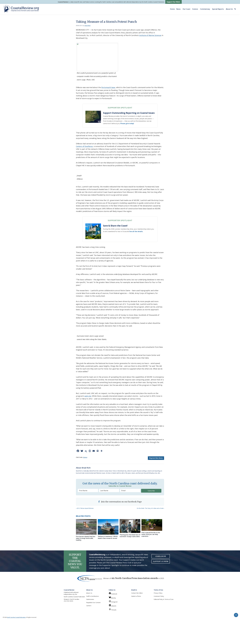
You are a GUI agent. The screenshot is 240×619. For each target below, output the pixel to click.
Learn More (160, 556)
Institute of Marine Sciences (150, 35)
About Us (229, 9)
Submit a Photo (136, 596)
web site (88, 396)
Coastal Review (63, 2)
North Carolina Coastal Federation (74, 597)
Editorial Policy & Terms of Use (163, 599)
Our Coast (186, 9)
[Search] (235, 9)
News (178, 9)
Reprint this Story (156, 458)
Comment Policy (159, 596)
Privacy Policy (158, 593)
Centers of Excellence (84, 146)
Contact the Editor (137, 593)
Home (172, 9)
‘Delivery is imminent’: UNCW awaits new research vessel (108, 537)
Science (195, 9)
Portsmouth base (108, 87)
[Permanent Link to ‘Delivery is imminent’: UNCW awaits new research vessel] (108, 527)
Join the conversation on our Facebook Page (121, 502)
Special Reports (218, 9)
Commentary (205, 9)
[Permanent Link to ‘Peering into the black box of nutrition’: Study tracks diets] (130, 526)
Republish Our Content (93, 602)
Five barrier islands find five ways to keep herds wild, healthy (85, 538)
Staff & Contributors (92, 596)
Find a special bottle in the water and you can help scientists (150, 534)
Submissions (90, 599)
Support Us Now (160, 561)
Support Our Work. (173, 2)
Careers (88, 606)
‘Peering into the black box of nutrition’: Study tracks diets (130, 536)
